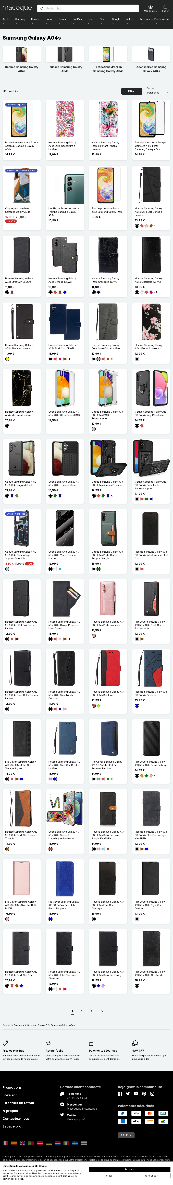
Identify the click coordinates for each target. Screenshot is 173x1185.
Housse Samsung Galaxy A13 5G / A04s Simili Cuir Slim (21, 973)
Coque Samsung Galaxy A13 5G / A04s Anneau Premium (107, 483)
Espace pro (12, 1126)
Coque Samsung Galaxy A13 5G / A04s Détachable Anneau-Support (150, 485)
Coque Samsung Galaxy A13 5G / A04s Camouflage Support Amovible (20, 555)
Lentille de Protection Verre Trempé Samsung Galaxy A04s (63, 212)
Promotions (12, 1087)
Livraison (10, 1095)
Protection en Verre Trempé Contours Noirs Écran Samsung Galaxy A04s (150, 146)
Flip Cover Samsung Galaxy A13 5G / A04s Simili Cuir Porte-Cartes (150, 625)
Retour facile (54, 1050)
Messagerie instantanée (82, 1108)
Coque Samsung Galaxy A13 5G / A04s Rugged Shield (20, 483)
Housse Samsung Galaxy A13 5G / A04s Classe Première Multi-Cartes (64, 625)
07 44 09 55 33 (77, 1097)
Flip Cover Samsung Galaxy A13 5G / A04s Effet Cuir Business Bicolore (107, 765)
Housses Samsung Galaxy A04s (64, 69)
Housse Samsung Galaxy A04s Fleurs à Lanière (149, 347)
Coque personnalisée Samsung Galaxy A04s (17, 210)
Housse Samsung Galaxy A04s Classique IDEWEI (149, 280)
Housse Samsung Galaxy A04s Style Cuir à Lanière (106, 347)
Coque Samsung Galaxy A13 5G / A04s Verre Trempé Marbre (64, 555)
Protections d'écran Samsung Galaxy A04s (108, 69)
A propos (10, 1111)
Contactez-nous (16, 1119)
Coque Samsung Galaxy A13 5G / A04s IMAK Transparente (107, 415)
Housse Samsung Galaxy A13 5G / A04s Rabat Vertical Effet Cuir (151, 555)
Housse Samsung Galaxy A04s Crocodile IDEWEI (105, 280)
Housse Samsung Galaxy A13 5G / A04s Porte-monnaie (108, 623)
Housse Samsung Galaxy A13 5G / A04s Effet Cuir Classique (108, 905)
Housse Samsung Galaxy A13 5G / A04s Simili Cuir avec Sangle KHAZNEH (108, 835)
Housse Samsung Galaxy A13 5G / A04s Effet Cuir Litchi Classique (64, 975)
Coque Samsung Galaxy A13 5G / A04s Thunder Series (64, 483)
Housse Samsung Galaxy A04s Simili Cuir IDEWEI (62, 347)
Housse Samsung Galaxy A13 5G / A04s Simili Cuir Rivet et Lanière (64, 765)
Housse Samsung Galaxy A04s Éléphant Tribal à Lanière (105, 146)
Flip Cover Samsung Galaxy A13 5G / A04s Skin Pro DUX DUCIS (20, 905)
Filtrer (131, 91)
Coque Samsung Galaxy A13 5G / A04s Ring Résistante (150, 413)
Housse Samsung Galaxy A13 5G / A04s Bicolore (108, 693)
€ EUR (124, 1135)
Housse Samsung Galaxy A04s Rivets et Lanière (19, 347)
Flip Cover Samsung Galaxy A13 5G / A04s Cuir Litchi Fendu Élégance (63, 905)
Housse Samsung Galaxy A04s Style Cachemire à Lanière (62, 146)
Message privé (76, 1119)
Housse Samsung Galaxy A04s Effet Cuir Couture (19, 280)
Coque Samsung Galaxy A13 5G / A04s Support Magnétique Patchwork (64, 835)
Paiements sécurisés (103, 1050)
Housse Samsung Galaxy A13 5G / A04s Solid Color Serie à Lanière (21, 695)
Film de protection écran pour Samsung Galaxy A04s (107, 210)
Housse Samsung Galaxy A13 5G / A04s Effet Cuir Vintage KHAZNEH (151, 835)
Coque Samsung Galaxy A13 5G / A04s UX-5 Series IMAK (64, 413)
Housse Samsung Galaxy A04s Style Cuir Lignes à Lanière (149, 212)
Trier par (151, 88)
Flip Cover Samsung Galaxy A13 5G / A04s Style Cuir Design (150, 905)
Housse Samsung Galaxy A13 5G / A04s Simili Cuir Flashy (108, 973)
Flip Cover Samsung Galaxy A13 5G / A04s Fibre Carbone (151, 763)
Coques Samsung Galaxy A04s (22, 69)
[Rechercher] (42, 8)
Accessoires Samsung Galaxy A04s (151, 69)
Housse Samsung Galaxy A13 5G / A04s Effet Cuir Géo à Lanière (21, 625)
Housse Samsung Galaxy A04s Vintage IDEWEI (62, 280)
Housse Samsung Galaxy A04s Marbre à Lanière (19, 413)
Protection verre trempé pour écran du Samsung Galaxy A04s (21, 146)
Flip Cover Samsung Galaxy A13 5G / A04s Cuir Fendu (150, 973)
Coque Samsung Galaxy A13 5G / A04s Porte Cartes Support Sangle (107, 555)
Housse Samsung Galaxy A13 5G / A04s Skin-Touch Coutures (64, 695)
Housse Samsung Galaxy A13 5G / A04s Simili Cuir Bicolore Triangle (21, 835)
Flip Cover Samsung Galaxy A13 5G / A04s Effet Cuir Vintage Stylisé (20, 765)
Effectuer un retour (18, 1103)
